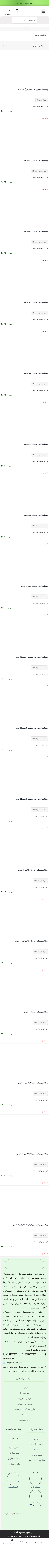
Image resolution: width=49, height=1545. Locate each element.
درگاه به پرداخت (35, 1504)
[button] (43, 11)
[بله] (20, 1522)
